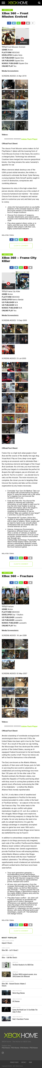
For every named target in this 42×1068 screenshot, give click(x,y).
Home (30, 1062)
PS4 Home (24, 1048)
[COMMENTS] (32, 22)
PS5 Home (34, 1048)
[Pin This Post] (23, 22)
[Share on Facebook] (9, 22)
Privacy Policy (14, 1062)
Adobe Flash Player (29, 139)
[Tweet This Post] (14, 22)
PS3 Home (15, 1048)
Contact (23, 1062)
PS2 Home (6, 1048)
